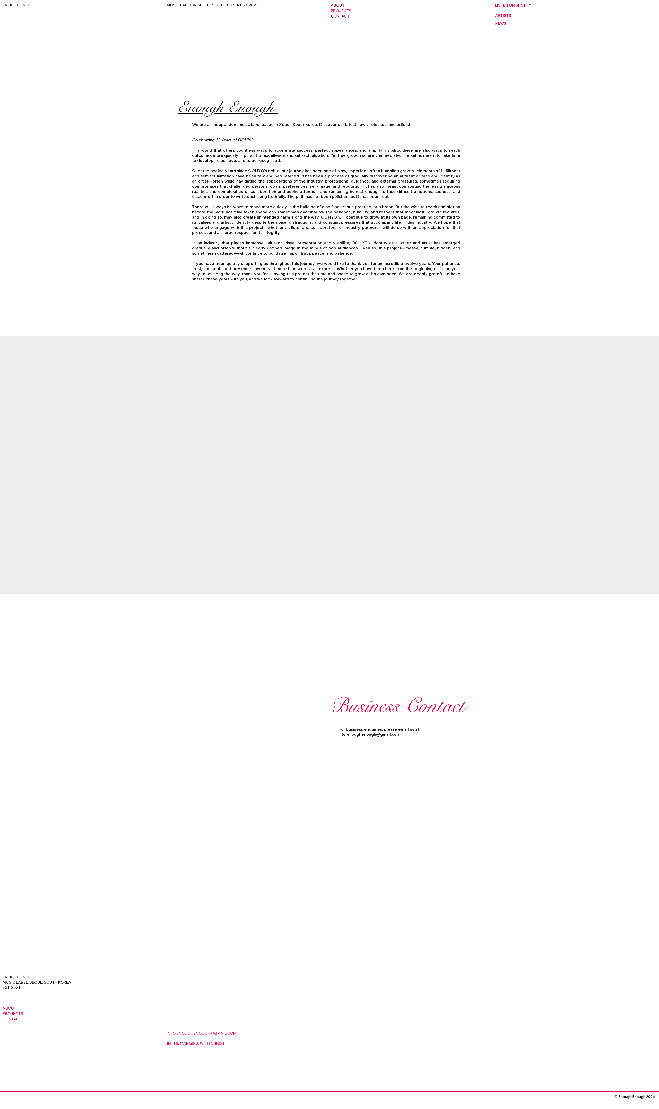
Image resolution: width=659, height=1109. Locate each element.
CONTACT (340, 16)
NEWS (500, 23)
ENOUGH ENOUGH (20, 5)
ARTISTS (503, 15)
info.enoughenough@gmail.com (369, 734)
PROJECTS (341, 10)
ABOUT (337, 5)
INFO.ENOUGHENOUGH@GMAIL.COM (202, 1033)
